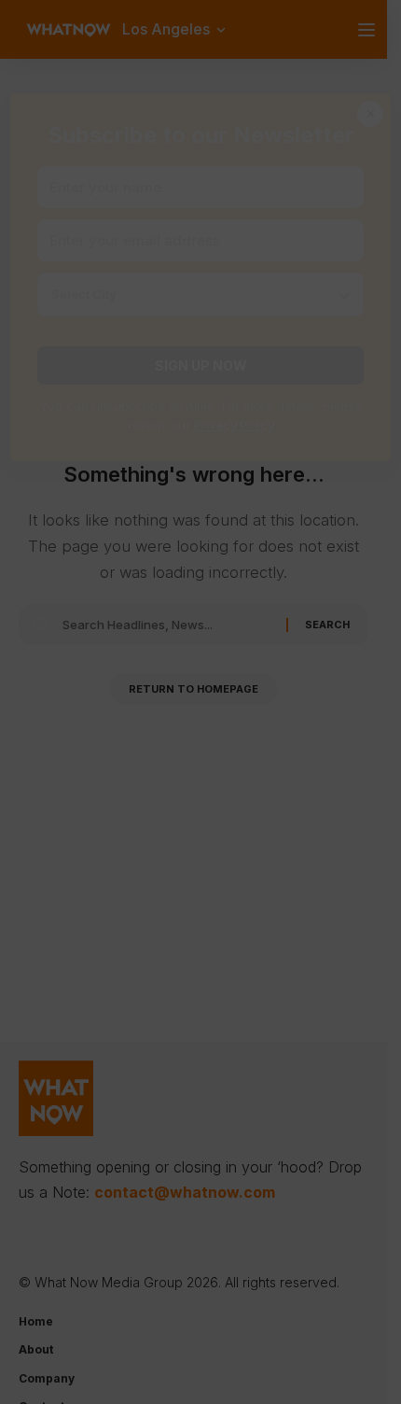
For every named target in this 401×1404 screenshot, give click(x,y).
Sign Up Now (201, 365)
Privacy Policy (234, 424)
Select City (84, 294)
